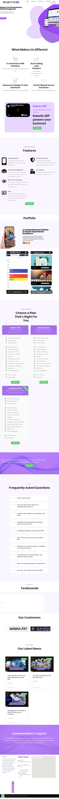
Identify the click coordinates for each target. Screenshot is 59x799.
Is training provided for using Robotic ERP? (30, 531)
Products (40, 1)
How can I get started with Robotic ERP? (30, 570)
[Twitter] (13, 787)
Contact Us (53, 3)
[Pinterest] (13, 792)
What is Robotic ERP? (24, 498)
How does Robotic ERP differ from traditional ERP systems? (28, 506)
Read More (3, 18)
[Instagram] (13, 782)
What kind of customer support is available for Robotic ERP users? (31, 547)
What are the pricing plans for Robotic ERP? (31, 563)
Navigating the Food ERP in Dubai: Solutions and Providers (17, 712)
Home (27, 1)
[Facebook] (13, 785)
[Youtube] (13, 789)
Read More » (10, 683)
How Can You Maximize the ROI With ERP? (42, 676)
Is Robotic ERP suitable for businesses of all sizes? (31, 514)
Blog (54, 1)
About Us (33, 1)
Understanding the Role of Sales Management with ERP (16, 677)
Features (48, 1)
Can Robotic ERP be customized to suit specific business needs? (29, 556)
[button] (7, 273)
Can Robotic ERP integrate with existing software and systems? (29, 523)
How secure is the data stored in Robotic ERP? (30, 538)
